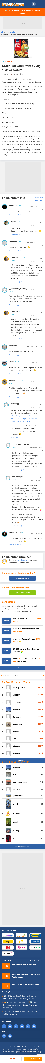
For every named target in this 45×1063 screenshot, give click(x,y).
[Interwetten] (8, 941)
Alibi (14, 775)
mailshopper (18, 404)
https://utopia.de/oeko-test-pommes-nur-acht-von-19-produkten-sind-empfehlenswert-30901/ (25, 418)
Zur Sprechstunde (22, 592)
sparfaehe (15, 346)
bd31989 (16, 709)
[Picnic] (8, 947)
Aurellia (16, 804)
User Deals (10, 32)
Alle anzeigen (22, 668)
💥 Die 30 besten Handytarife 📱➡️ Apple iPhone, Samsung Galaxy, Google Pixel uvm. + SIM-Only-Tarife (20, 1005)
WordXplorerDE (19, 687)
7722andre (17, 702)
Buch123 (16, 813)
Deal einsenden (22, 578)
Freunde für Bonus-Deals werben (25, 984)
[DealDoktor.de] (13, 4)
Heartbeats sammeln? (22, 760)
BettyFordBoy (17, 533)
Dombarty (17, 717)
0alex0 (14, 362)
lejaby (15, 222)
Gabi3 (15, 739)
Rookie (15, 822)
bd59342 (16, 746)
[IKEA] (35, 935)
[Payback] (35, 941)
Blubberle (15, 205)
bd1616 (16, 381)
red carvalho (18, 789)
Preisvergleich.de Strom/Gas (24, 964)
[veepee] (8, 953)
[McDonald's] (21, 941)
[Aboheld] (8, 935)
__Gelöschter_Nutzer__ (17, 290)
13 (22, 74)
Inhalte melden (31, 1046)
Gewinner (15, 241)
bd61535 (16, 753)
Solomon (16, 839)
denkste (16, 731)
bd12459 (16, 695)
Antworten (12, 215)
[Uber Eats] (35, 947)
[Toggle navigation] (40, 4)
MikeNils (15, 74)
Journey (16, 831)
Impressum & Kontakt (14, 1046)
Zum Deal (32, 1059)
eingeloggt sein (23, 560)
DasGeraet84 (18, 724)
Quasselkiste (18, 796)
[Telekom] (21, 947)
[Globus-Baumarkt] (21, 935)
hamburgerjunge (20, 782)
